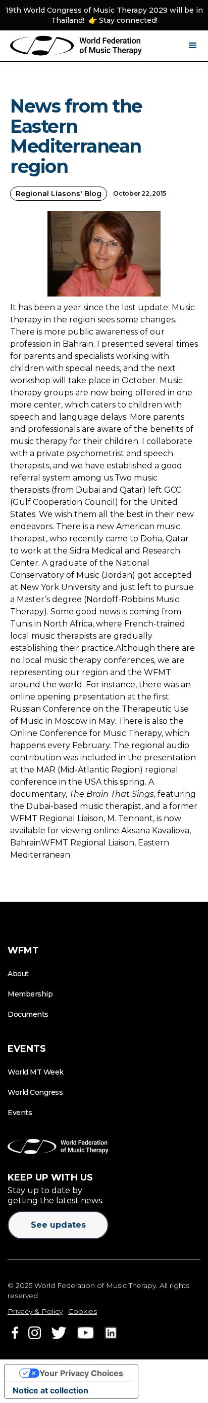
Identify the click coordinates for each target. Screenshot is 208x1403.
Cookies (82, 1311)
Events (20, 1112)
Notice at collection (50, 1390)
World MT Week (36, 1072)
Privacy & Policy (35, 1311)
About (18, 973)
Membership (30, 994)
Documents (28, 1014)
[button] (193, 45)
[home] (76, 45)
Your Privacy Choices (81, 1373)
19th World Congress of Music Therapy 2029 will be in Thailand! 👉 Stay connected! (104, 15)
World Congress (35, 1092)
